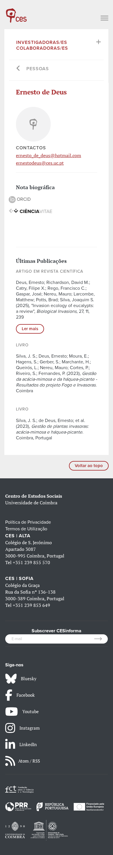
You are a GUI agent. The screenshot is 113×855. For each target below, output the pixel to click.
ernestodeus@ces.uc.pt (40, 163)
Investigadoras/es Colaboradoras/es (42, 45)
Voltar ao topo (89, 465)
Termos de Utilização (26, 529)
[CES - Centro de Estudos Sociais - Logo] (16, 12)
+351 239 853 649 (31, 605)
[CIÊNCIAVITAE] (30, 210)
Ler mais (30, 328)
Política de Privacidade (28, 522)
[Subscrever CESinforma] (101, 639)
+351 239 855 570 (31, 562)
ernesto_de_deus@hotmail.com (48, 155)
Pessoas (37, 69)
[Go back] (18, 69)
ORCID (23, 199)
